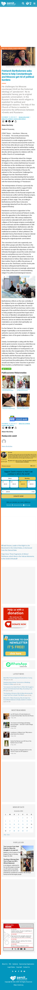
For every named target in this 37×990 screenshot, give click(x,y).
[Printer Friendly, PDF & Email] (6, 369)
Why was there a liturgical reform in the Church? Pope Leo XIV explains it (21, 750)
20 (10, 827)
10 (27, 821)
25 (31, 827)
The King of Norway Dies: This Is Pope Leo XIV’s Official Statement (11, 861)
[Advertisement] (18, 26)
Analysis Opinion (6, 48)
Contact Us (26, 967)
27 (10, 831)
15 (18, 824)
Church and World (19, 48)
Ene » (8, 834)
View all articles (7, 446)
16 (22, 824)
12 (5, 824)
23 (22, 827)
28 (14, 831)
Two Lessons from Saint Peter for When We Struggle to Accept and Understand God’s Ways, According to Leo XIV (18, 688)
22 (18, 827)
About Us (5, 964)
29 (18, 831)
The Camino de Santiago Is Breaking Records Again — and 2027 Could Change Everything (21, 724)
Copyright (19, 967)
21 (14, 827)
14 (14, 824)
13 (10, 824)
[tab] (11, 926)
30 (22, 831)
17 (27, 824)
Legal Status (11, 967)
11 (31, 821)
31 (27, 831)
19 (5, 827)
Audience (15, 964)
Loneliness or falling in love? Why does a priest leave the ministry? (21, 733)
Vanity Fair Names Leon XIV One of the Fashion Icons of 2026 (20, 742)
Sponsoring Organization (26, 964)
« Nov (4, 834)
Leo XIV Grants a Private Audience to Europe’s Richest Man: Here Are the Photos (22, 715)
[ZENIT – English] (10, 3)
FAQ (10, 964)
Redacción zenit (24, 117)
